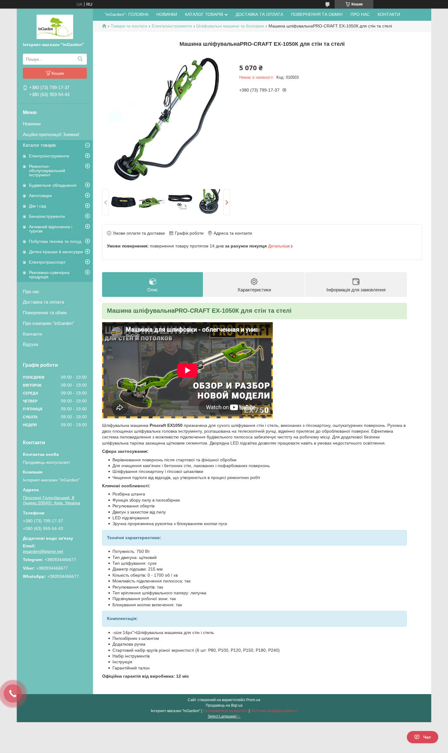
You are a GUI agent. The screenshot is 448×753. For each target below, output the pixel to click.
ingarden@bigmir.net (43, 551)
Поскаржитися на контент (225, 711)
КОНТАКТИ (389, 14)
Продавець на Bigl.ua (224, 705)
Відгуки (30, 344)
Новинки (32, 123)
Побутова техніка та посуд (55, 241)
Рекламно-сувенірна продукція (49, 274)
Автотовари (40, 195)
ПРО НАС (360, 14)
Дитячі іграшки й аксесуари (56, 251)
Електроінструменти (49, 155)
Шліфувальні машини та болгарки (230, 26)
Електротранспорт (47, 262)
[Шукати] (80, 59)
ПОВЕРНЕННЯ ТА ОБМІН (317, 14)
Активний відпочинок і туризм (50, 228)
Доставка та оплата (43, 301)
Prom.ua (253, 700)
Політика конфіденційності (274, 711)
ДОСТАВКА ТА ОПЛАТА (259, 14)
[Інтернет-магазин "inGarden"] (55, 26)
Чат (427, 737)
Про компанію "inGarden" (48, 323)
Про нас (31, 291)
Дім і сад (37, 206)
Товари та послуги (129, 26)
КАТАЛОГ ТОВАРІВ (204, 14)
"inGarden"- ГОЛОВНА (126, 14)
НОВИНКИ (166, 14)
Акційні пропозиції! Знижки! (51, 134)
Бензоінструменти (47, 216)
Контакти (32, 334)
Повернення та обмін (45, 312)
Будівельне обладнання (52, 185)
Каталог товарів (39, 145)
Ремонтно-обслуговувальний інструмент (47, 170)
